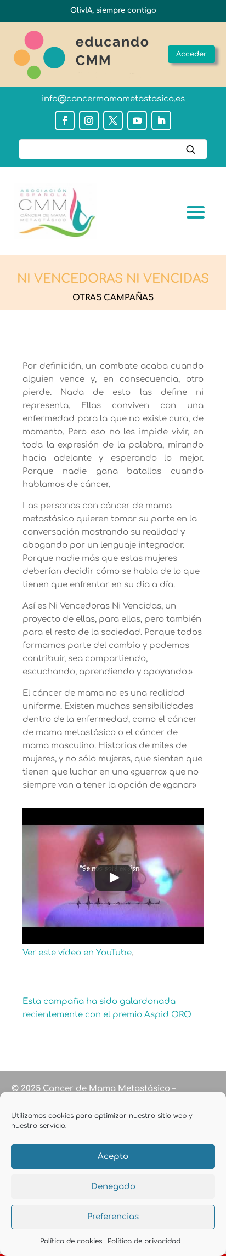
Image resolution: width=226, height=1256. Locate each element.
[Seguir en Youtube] (137, 120)
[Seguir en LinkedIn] (161, 120)
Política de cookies (71, 1241)
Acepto (113, 1156)
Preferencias (113, 1216)
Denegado (113, 1186)
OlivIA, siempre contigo (113, 10)
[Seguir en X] (113, 120)
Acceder (191, 54)
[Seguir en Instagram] (89, 120)
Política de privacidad (144, 1241)
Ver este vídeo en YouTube (77, 952)
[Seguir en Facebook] (65, 120)
